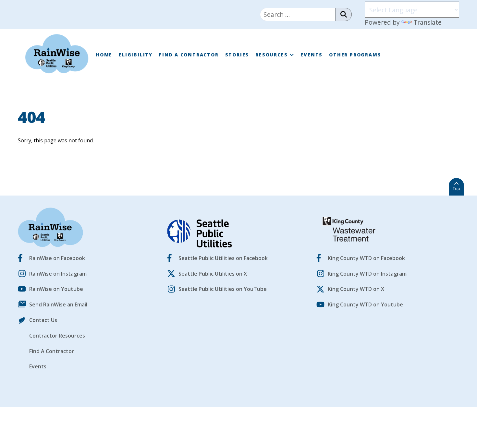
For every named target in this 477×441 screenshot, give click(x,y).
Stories (237, 55)
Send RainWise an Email (58, 304)
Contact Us (43, 320)
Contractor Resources (57, 335)
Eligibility (136, 55)
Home (104, 55)
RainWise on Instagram (58, 273)
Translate (427, 22)
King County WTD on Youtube (365, 304)
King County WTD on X (356, 288)
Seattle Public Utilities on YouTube (222, 288)
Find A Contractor (189, 55)
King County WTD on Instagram (367, 273)
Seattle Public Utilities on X (212, 273)
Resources (271, 55)
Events (311, 55)
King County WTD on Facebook (366, 258)
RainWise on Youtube (56, 288)
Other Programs (355, 55)
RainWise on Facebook (57, 258)
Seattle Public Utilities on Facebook (223, 258)
